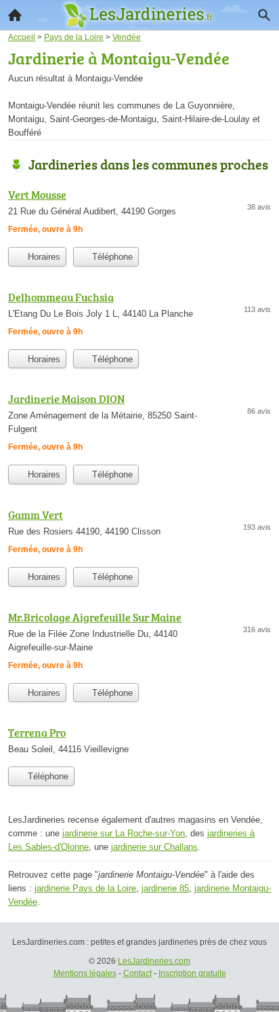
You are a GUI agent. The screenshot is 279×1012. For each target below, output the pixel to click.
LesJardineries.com (154, 961)
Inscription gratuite (192, 973)
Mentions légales (84, 973)
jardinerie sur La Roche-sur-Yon (123, 833)
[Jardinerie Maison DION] (139, 424)
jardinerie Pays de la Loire (85, 888)
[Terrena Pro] (139, 742)
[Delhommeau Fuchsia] (139, 315)
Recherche (264, 15)
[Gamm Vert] (139, 533)
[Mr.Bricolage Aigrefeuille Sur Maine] (139, 642)
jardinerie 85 (165, 888)
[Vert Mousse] (139, 213)
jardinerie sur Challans (154, 847)
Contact (137, 973)
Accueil (15, 15)
